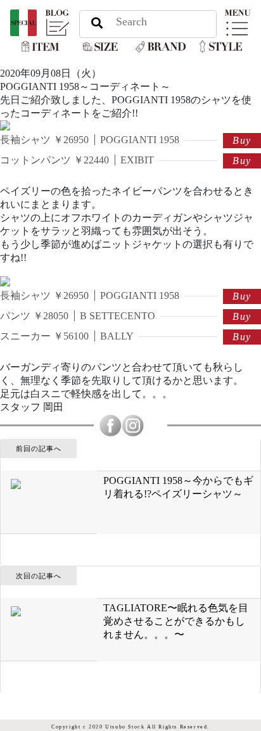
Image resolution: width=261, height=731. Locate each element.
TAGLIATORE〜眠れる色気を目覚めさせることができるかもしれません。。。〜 (175, 621)
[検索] (97, 22)
